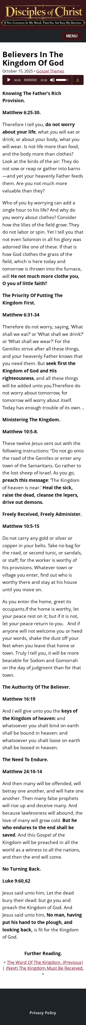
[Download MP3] (77, 80)
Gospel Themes (50, 71)
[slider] (30, 80)
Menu (72, 36)
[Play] (8, 80)
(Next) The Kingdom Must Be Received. (45, 968)
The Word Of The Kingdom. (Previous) (45, 962)
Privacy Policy (43, 1012)
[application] (37, 80)
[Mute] (52, 80)
